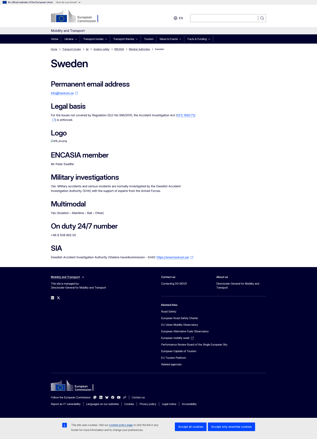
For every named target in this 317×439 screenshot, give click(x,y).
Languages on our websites (102, 404)
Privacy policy (148, 404)
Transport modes (93, 39)
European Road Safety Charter (179, 318)
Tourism (149, 39)
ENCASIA (119, 49)
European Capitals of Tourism (178, 351)
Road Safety (168, 311)
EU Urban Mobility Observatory (179, 324)
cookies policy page (121, 425)
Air (87, 49)
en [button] (181, 18)
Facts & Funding (197, 39)
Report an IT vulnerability (66, 404)
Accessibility (189, 404)
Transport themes (123, 39)
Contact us (138, 397)
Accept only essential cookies (231, 426)
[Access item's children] (77, 39)
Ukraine (68, 39)
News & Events (169, 39)
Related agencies (171, 364)
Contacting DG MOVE (174, 283)
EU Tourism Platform (173, 357)
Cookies (129, 404)
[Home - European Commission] (77, 16)
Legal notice (169, 404)
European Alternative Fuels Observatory (185, 331)
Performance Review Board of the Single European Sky (194, 344)
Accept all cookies (190, 426)
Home (54, 39)
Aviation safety (101, 49)
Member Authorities (139, 49)
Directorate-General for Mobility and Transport (237, 285)
